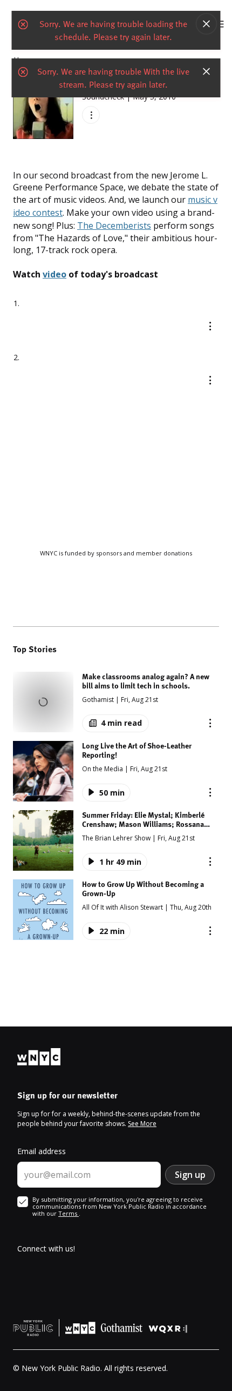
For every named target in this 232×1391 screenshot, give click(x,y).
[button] (116, 702)
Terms (68, 1213)
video (54, 274)
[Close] (206, 23)
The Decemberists (114, 225)
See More (142, 1123)
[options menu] (91, 115)
